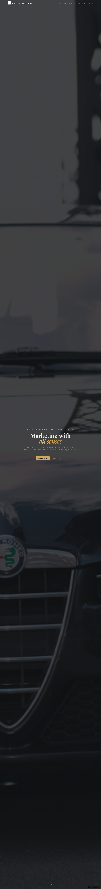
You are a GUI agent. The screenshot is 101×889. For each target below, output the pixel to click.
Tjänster (72, 3)
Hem (60, 3)
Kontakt (90, 3)
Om (65, 3)
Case (78, 3)
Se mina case (42, 458)
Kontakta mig (57, 458)
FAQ (84, 3)
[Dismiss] (99, 887)
